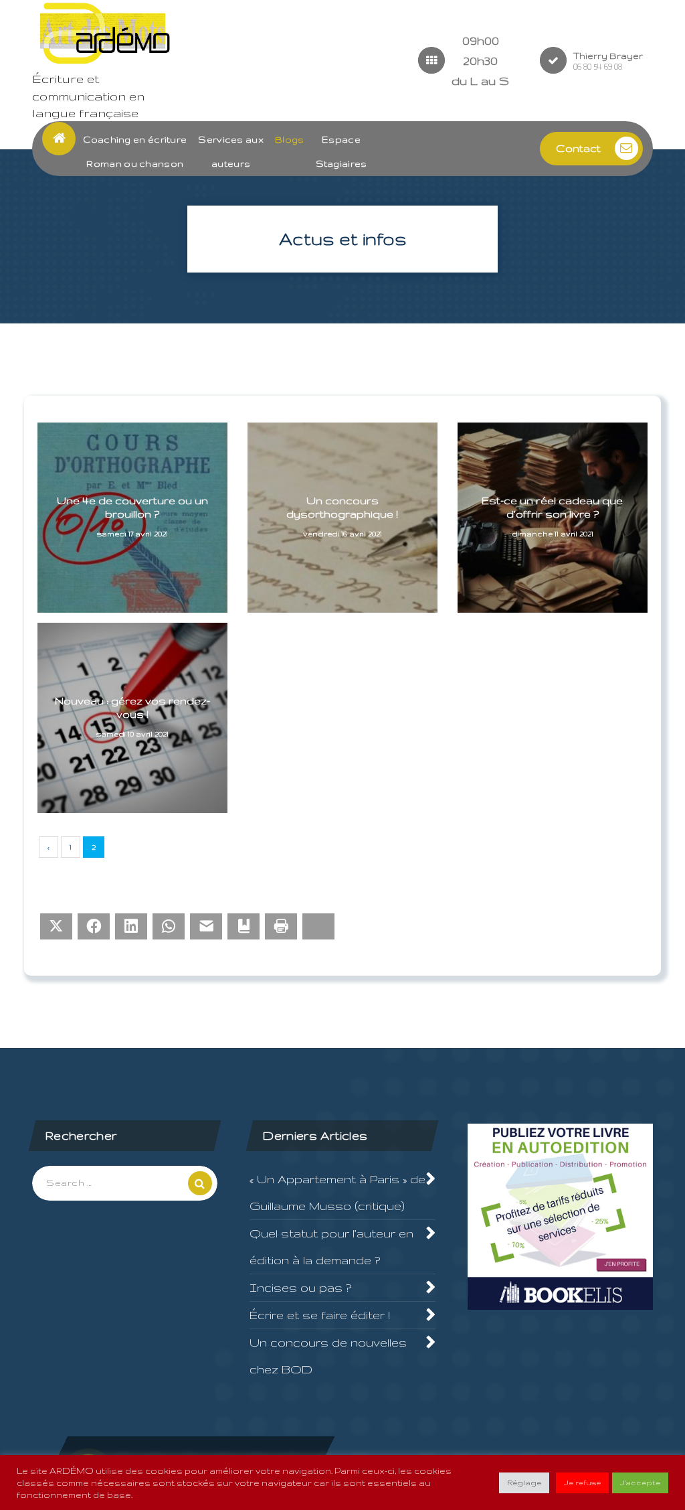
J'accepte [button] (640, 1483)
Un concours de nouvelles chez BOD (328, 1355)
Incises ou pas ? (300, 1287)
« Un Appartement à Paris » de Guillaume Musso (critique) (337, 1192)
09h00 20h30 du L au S (480, 60)
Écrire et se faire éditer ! (320, 1314)
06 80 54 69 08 (597, 66)
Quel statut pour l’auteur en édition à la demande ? (331, 1246)
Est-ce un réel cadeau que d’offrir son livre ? (552, 507)
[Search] (200, 1183)
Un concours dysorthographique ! (342, 507)
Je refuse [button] (582, 1483)
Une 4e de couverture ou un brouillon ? (132, 507)
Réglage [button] (524, 1483)
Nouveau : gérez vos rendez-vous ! (132, 707)
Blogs (289, 139)
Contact (578, 148)
